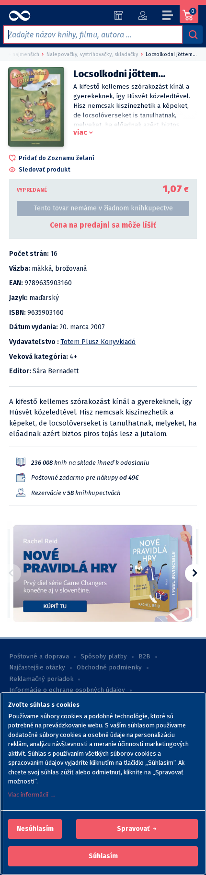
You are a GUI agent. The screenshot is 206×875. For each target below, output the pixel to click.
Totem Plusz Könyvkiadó (98, 342)
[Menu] (168, 16)
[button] (35, 829)
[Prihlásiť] (142, 15)
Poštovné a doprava (39, 656)
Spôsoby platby (103, 656)
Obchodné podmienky (109, 667)
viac (80, 132)
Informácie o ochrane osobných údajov (67, 690)
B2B (144, 656)
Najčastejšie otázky (37, 667)
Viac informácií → (32, 794)
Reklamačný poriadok (41, 679)
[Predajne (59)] (118, 15)
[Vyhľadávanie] (193, 34)
